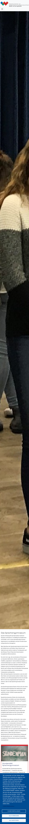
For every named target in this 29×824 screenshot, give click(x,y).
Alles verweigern (14, 815)
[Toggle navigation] (2, 9)
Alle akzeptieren (14, 820)
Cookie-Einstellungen (14, 811)
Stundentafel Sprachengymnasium (10, 764)
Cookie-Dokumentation (8, 806)
